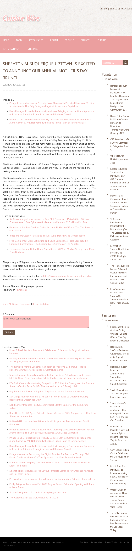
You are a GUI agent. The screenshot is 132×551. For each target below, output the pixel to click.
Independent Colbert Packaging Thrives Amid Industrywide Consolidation (47, 235)
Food (19, 40)
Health (54, 40)
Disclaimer (25, 304)
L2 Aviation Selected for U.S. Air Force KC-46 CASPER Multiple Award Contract (119, 252)
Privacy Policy (96, 542)
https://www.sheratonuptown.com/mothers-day (67, 276)
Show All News (10, 304)
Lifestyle (33, 48)
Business (86, 40)
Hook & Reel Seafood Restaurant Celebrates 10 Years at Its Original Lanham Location (119, 353)
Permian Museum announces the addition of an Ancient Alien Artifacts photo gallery (52, 479)
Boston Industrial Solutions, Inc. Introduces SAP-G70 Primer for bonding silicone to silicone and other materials (119, 179)
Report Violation (40, 304)
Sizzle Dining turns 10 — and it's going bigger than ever (38, 492)
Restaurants (36, 40)
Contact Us (124, 542)
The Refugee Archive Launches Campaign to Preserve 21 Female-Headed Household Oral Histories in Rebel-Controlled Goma (47, 368)
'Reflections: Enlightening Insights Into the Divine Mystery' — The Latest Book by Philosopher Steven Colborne (119, 229)
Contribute (84, 542)
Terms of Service (111, 542)
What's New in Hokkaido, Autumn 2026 (119, 159)
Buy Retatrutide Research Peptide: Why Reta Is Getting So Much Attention (46, 391)
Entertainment (12, 48)
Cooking (69, 40)
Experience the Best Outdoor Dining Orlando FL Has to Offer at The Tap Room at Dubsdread (119, 333)
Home (6, 40)
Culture (101, 40)
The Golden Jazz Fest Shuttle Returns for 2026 (33, 497)
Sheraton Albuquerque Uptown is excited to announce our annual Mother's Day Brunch (49, 71)
